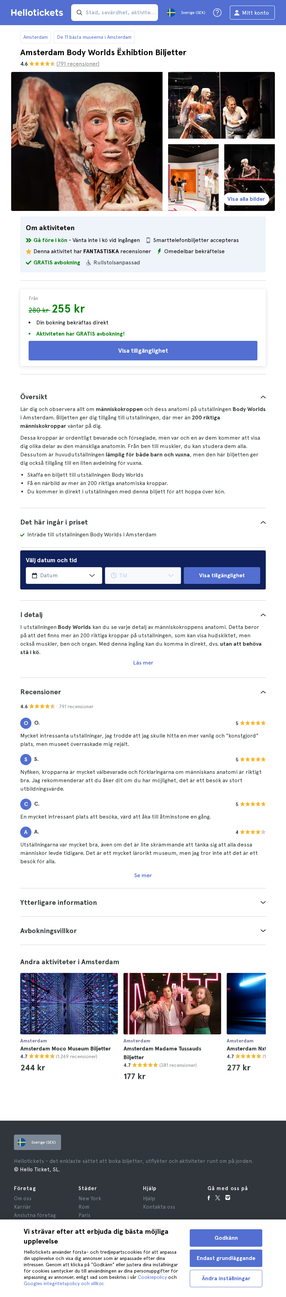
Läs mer (143, 662)
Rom (83, 1207)
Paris (84, 1215)
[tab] (143, 396)
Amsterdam (35, 37)
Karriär (22, 1207)
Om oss (22, 1198)
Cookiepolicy (152, 1277)
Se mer (143, 875)
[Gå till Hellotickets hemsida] (38, 12)
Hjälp (149, 1198)
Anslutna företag (35, 1215)
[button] (143, 396)
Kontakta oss (159, 1207)
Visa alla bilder (246, 199)
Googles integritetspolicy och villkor (63, 1283)
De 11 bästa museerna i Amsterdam (94, 37)
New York (89, 1198)
